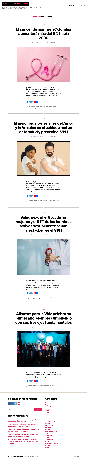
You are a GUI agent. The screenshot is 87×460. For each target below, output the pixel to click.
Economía (48, 427)
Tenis (48, 417)
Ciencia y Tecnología (51, 443)
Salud (43, 24)
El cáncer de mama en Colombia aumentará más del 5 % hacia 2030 (43, 33)
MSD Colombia (39, 108)
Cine (47, 433)
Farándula (49, 435)
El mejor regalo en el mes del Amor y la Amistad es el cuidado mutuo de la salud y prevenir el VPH (43, 127)
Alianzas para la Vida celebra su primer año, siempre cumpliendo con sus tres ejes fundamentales (43, 318)
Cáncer (29, 297)
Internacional (49, 425)
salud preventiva (50, 385)
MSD (34, 108)
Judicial (47, 423)
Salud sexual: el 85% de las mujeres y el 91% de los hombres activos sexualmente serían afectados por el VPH (43, 223)
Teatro (48, 437)
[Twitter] (15, 403)
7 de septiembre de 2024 (38, 234)
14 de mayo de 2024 (38, 327)
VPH (41, 202)
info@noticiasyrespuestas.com (32, 456)
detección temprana (47, 106)
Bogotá (47, 405)
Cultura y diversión (51, 431)
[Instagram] (12, 403)
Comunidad (48, 407)
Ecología (47, 445)
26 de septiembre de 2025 (38, 136)
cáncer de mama (39, 106)
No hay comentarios (51, 42)
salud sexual (54, 297)
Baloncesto (49, 415)
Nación (47, 403)
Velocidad (49, 419)
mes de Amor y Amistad (41, 200)
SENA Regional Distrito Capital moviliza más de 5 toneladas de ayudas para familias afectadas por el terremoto (23, 441)
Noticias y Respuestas (17, 456)
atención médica (31, 106)
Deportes (48, 409)
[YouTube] (19, 403)
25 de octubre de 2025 (38, 42)
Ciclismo (49, 413)
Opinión (47, 447)
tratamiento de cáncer (36, 387)
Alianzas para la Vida (32, 385)
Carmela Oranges (32, 200)
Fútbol (48, 411)
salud (44, 108)
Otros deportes (51, 421)
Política (47, 429)
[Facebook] (9, 403)
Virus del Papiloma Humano (34, 202)
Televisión (49, 439)
